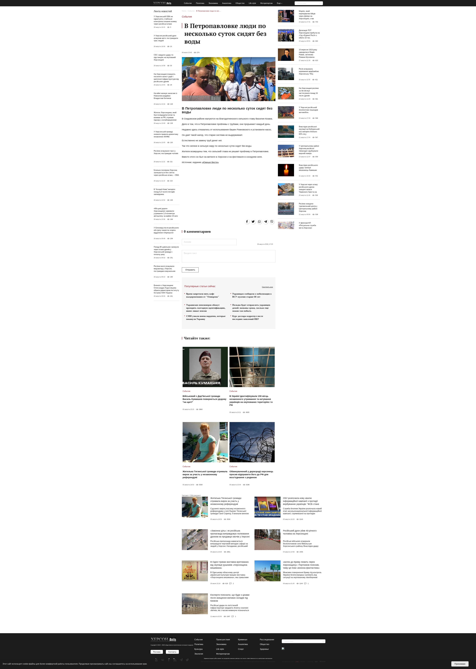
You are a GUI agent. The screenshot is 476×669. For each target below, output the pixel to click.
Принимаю (459, 664)
